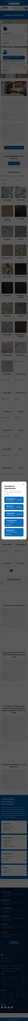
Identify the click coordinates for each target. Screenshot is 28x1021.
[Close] (23, 484)
